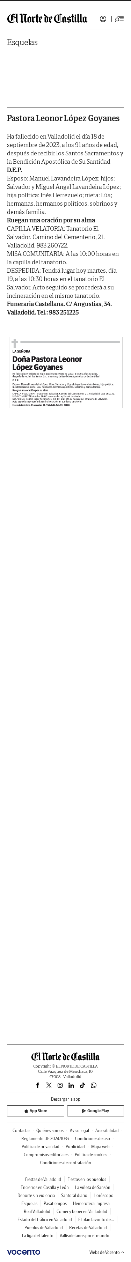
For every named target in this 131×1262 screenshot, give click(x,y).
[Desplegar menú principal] (119, 19)
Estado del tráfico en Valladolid (44, 1219)
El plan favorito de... (96, 1219)
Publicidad (75, 1146)
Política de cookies (91, 1154)
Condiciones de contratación (65, 1162)
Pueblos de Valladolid (43, 1227)
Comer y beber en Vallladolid (82, 1211)
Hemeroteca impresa (91, 1203)
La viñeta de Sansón (92, 1187)
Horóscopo (104, 1195)
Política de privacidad (40, 1146)
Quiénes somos (50, 1130)
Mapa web (100, 1146)
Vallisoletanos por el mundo (84, 1235)
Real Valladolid (37, 1211)
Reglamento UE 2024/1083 (45, 1138)
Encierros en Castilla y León (45, 1187)
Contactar (21, 1130)
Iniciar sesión (103, 19)
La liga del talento (37, 1235)
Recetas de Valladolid (88, 1227)
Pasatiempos (55, 1203)
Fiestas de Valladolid (43, 1179)
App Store (38, 1110)
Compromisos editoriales (46, 1154)
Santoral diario (74, 1195)
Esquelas (22, 42)
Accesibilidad (107, 1130)
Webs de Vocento (104, 1252)
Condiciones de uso (92, 1138)
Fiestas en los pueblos (86, 1179)
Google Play (98, 1110)
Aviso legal (79, 1130)
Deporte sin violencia (36, 1195)
